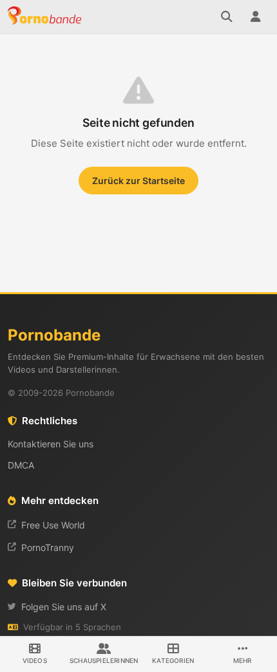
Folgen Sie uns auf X (63, 606)
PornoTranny (47, 547)
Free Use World (53, 524)
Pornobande (46, 16)
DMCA (21, 465)
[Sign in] (255, 17)
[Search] (227, 17)
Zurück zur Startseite (138, 180)
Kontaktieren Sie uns (50, 443)
